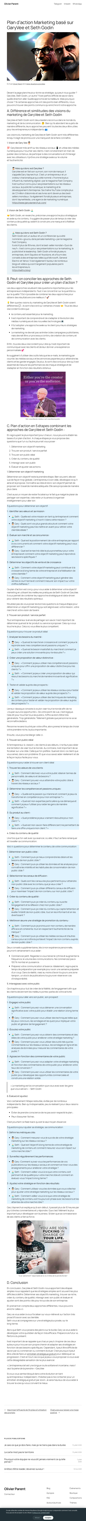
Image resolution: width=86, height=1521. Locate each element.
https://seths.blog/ (21, 270)
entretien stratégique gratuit (41, 1353)
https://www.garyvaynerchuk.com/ (29, 202)
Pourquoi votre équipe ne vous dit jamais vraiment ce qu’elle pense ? (34, 1460)
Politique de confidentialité (41, 1513)
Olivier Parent (11, 3)
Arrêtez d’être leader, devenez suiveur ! (24, 1469)
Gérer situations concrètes (35, 84)
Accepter (48, 1518)
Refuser (37, 1518)
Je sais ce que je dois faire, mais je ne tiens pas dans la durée (35, 1445)
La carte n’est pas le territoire (19, 1452)
